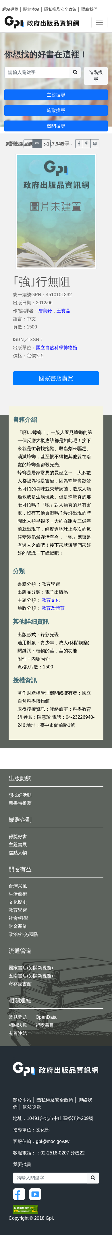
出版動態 (20, 778)
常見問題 (18, 1017)
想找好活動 (20, 795)
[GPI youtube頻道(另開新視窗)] (36, 1193)
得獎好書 (18, 836)
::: (14, 1058)
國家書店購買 (56, 378)
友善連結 (18, 1033)
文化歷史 (18, 902)
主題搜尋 (56, 94)
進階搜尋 (96, 76)
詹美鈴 (45, 310)
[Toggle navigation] (99, 22)
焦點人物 (18, 852)
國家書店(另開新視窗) (31, 967)
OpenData (46, 1017)
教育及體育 (53, 608)
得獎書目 (45, 1025)
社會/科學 (18, 918)
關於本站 (31, 9)
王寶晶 (63, 310)
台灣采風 (18, 886)
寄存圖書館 (20, 983)
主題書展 (18, 844)
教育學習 (18, 910)
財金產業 (18, 926)
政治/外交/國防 (23, 934)
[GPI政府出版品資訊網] (42, 22)
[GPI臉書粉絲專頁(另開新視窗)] (20, 1193)
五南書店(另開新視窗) (31, 975)
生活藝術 (18, 894)
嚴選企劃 (20, 820)
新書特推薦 (20, 803)
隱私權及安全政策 (60, 9)
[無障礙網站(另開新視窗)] (25, 1209)
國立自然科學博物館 (56, 347)
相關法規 (18, 1025)
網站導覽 (10, 9)
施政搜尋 (56, 110)
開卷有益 (20, 869)
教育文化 (51, 600)
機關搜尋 (56, 125)
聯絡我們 (89, 9)
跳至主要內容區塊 (16, 3)
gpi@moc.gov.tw (52, 1141)
